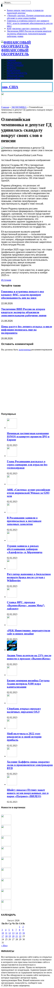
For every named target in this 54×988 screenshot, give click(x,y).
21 (17, 936)
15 (20, 933)
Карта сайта (13, 78)
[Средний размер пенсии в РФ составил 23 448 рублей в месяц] (6, 834)
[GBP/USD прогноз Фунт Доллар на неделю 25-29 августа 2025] (6, 845)
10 (3, 933)
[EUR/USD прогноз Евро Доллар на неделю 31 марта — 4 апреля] (6, 824)
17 (3, 936)
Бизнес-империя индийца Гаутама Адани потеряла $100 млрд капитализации (28, 683)
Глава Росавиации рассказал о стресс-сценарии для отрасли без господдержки (27, 464)
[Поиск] (2, 3)
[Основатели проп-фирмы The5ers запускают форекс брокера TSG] (6, 888)
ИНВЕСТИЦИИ (15, 65)
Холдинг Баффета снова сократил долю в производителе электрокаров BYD (30, 765)
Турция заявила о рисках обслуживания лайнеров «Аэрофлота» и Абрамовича (24, 549)
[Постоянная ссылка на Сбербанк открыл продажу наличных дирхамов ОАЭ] (12, 703)
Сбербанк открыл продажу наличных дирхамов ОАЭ (24, 710)
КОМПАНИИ (13, 70)
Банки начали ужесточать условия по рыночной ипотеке (25, 11)
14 (17, 933)
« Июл (4, 945)
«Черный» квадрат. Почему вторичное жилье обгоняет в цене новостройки (29, 16)
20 (13, 936)
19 (9, 936)
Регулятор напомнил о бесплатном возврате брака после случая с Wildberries (29, 577)
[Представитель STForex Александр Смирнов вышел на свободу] (6, 898)
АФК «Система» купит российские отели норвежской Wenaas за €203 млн (28, 493)
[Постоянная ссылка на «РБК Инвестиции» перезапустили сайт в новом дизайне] (12, 625)
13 (13, 933)
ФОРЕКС (12, 68)
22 (20, 936)
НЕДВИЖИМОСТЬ (17, 73)
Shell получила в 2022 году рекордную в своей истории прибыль (24, 736)
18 (6, 936)
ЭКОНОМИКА (14, 63)
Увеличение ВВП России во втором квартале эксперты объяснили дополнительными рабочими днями (29, 33)
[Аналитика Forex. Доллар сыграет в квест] (6, 866)
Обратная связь (15, 76)
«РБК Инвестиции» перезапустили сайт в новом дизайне (28, 632)
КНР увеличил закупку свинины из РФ (26, 28)
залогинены (24, 349)
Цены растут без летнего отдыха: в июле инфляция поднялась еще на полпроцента (26, 329)
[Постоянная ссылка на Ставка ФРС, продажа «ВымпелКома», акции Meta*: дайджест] (12, 597)
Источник (6, 280)
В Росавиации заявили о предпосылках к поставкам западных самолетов (24, 521)
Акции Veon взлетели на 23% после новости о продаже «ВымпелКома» (29, 657)
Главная (11, 60)
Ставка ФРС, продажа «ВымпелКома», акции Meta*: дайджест (26, 605)
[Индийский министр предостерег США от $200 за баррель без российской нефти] (6, 877)
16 (23, 933)
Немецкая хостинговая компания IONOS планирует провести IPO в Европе (28, 436)
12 (9, 933)
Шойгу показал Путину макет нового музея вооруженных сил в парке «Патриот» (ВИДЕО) (28, 793)
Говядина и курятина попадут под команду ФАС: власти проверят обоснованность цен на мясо (30, 23)
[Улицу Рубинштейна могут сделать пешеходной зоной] (6, 856)
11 (6, 933)
